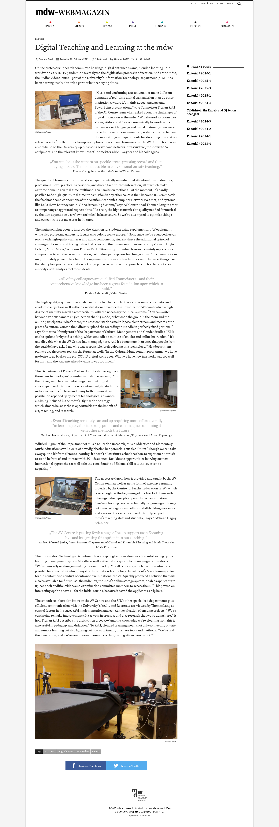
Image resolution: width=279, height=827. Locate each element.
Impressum (133, 815)
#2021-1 (49, 751)
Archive (220, 3)
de (195, 3)
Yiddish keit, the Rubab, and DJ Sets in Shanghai (211, 112)
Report (39, 39)
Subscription (207, 3)
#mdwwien (82, 751)
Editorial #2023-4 (199, 143)
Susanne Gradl (46, 59)
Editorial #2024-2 (199, 129)
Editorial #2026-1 (199, 73)
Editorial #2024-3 (199, 121)
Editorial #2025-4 (199, 80)
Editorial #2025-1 (199, 95)
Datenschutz (145, 815)
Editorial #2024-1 (199, 136)
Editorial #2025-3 (199, 88)
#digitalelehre (65, 751)
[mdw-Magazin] (73, 7)
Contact (230, 3)
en (191, 3)
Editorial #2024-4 (199, 103)
